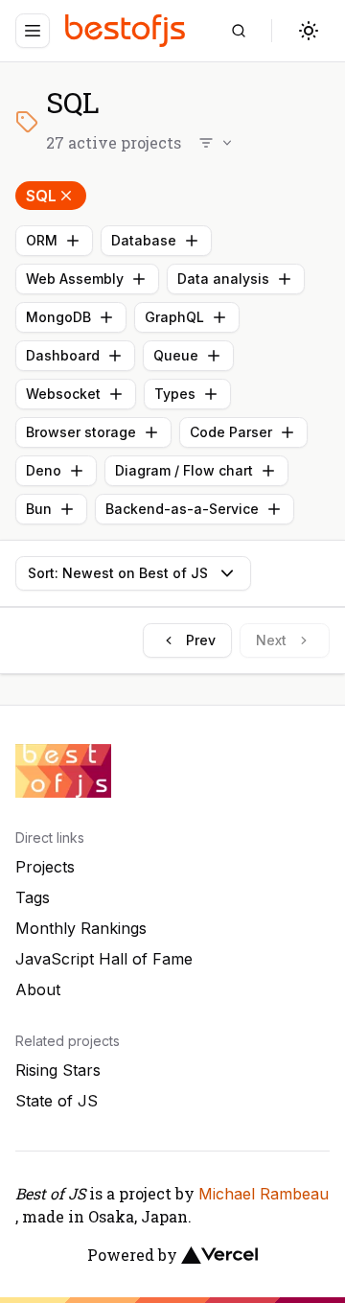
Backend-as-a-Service (182, 508)
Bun (39, 508)
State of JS (56, 1100)
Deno (43, 470)
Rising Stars (58, 1070)
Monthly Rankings (81, 928)
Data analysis (223, 278)
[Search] (238, 30)
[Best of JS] (127, 30)
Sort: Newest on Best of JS (118, 573)
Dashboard (63, 355)
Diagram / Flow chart (184, 470)
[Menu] (32, 30)
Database (143, 240)
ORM (42, 240)
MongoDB (58, 317)
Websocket (63, 393)
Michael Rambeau (263, 1193)
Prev (201, 640)
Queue (175, 355)
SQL (41, 195)
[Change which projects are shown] (216, 143)
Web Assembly (75, 278)
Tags (32, 897)
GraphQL (174, 317)
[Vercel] (219, 1255)
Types (175, 393)
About (37, 989)
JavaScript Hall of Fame (104, 958)
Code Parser (231, 432)
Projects (45, 866)
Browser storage (81, 432)
